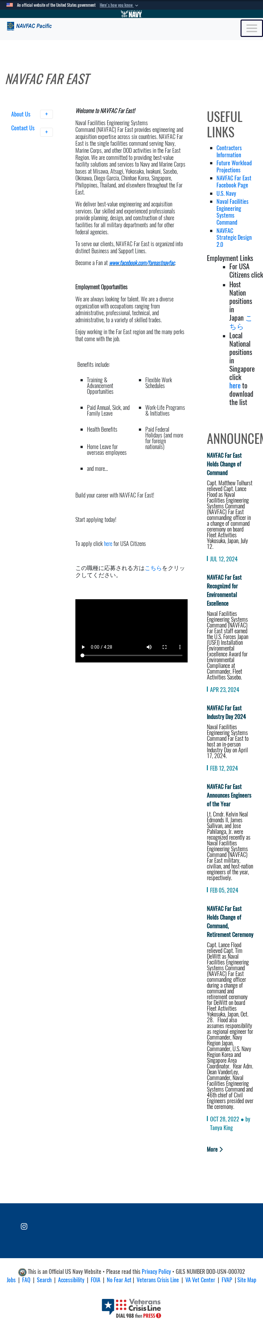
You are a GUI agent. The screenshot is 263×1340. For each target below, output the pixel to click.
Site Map (246, 1280)
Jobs (11, 1280)
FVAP (227, 1280)
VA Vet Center (200, 1280)
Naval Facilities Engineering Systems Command (232, 211)
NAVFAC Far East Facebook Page (233, 181)
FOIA (95, 1280)
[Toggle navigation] (252, 28)
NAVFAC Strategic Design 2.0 (234, 237)
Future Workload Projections (234, 166)
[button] (120, 5)
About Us (21, 114)
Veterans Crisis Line (158, 1280)
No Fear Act (119, 1280)
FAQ (26, 1280)
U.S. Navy (226, 193)
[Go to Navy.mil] (131, 14)
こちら (153, 568)
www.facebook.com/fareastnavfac (142, 263)
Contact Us (23, 128)
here (108, 544)
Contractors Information (229, 151)
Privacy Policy (156, 1271)
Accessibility (71, 1280)
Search (44, 1280)
